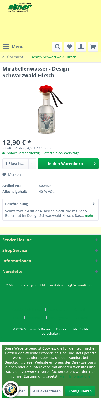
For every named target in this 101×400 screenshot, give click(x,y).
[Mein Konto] (81, 47)
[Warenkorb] (93, 47)
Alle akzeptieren (47, 391)
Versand (82, 317)
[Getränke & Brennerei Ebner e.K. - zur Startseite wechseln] (19, 7)
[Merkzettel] (69, 47)
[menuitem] (13, 47)
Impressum (35, 317)
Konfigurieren (80, 391)
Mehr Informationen (76, 376)
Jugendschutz (58, 309)
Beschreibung (16, 203)
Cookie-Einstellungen (27, 309)
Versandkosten (84, 285)
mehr (89, 215)
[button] (1, 338)
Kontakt (79, 309)
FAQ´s (17, 317)
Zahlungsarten (59, 317)
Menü (18, 46)
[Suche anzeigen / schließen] (57, 47)
